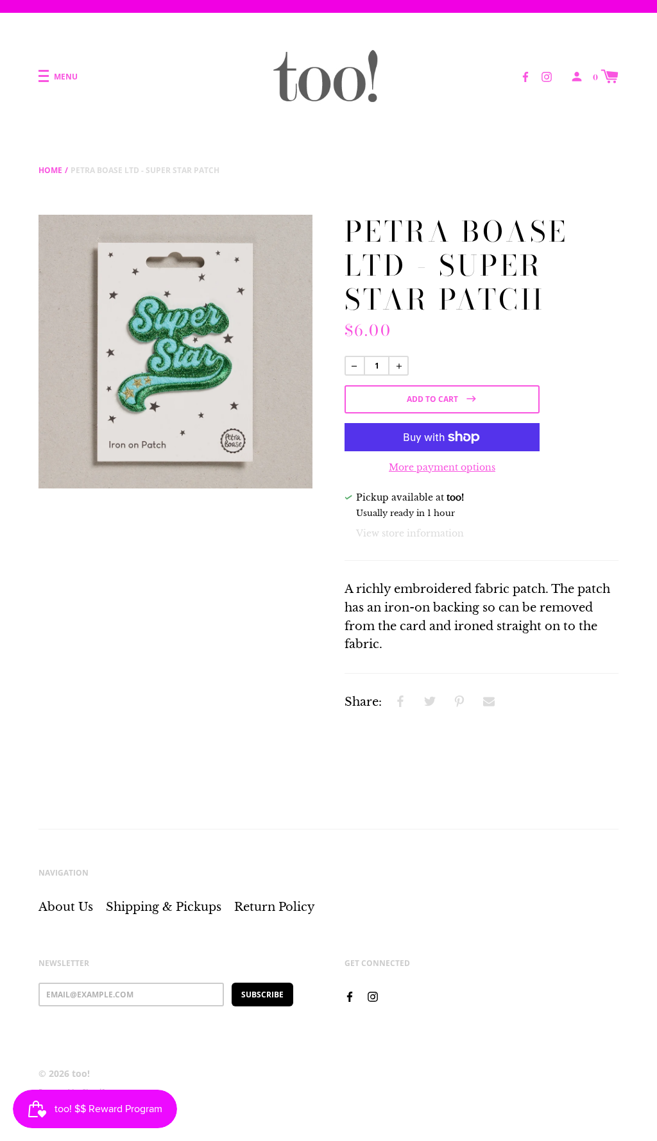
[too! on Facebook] (525, 75)
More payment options (442, 467)
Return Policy (274, 907)
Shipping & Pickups (163, 907)
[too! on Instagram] (547, 75)
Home (50, 170)
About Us (65, 907)
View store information (410, 533)
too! (81, 1073)
